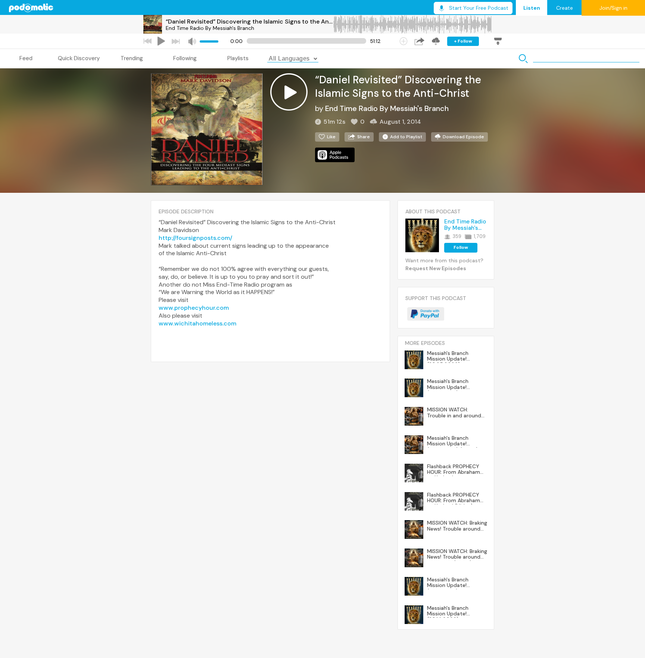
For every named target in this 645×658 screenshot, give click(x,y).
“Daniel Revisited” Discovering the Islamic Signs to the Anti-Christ (249, 21)
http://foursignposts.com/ (195, 238)
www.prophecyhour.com (194, 308)
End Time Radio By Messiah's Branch (210, 28)
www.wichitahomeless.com (197, 323)
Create (564, 7)
